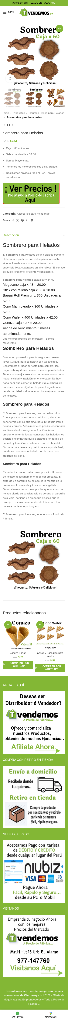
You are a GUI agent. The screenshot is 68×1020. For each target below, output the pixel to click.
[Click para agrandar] (10, 78)
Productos (19, 112)
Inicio (6, 112)
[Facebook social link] (13, 220)
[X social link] (17, 220)
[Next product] (12, 125)
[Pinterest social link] (22, 220)
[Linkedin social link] (27, 220)
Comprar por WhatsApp (19, 664)
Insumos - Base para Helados (46, 112)
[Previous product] (5, 125)
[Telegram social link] (31, 220)
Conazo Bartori (18, 653)
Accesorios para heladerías (24, 117)
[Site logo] (36, 12)
